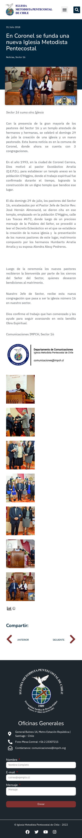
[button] (64, 9)
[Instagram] (55, 832)
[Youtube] (46, 832)
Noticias (10, 57)
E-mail (11, 772)
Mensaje (12, 785)
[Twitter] (37, 832)
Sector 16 (20, 57)
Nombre (12, 760)
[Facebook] (28, 832)
